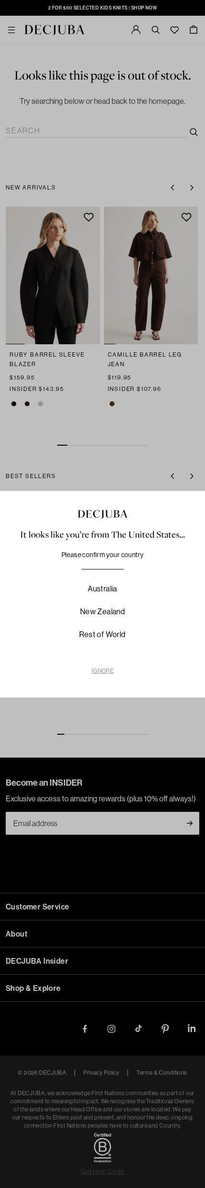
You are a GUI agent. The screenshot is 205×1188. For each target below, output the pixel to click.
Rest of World (102, 634)
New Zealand (102, 611)
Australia (102, 588)
